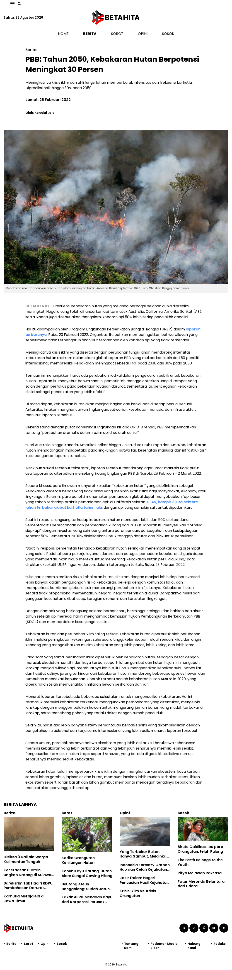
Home (63, 33)
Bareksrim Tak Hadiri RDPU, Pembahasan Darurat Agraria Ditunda (28, 888)
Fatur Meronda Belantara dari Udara (201, 884)
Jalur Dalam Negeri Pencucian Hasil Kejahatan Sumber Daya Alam (144, 882)
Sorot (117, 33)
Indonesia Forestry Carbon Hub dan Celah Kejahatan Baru (145, 869)
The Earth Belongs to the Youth (200, 862)
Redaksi (220, 944)
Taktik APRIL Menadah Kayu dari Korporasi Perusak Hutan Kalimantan (87, 901)
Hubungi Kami (194, 946)
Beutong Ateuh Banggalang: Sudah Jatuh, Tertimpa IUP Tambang (86, 889)
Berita (90, 33)
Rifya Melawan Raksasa (200, 873)
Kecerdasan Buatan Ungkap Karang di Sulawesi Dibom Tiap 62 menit (29, 874)
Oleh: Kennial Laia (40, 112)
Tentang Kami (131, 946)
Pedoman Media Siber (164, 946)
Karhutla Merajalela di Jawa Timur (24, 899)
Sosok (168, 33)
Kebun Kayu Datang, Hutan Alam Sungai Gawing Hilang (87, 873)
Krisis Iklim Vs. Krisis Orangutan (138, 893)
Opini (142, 33)
